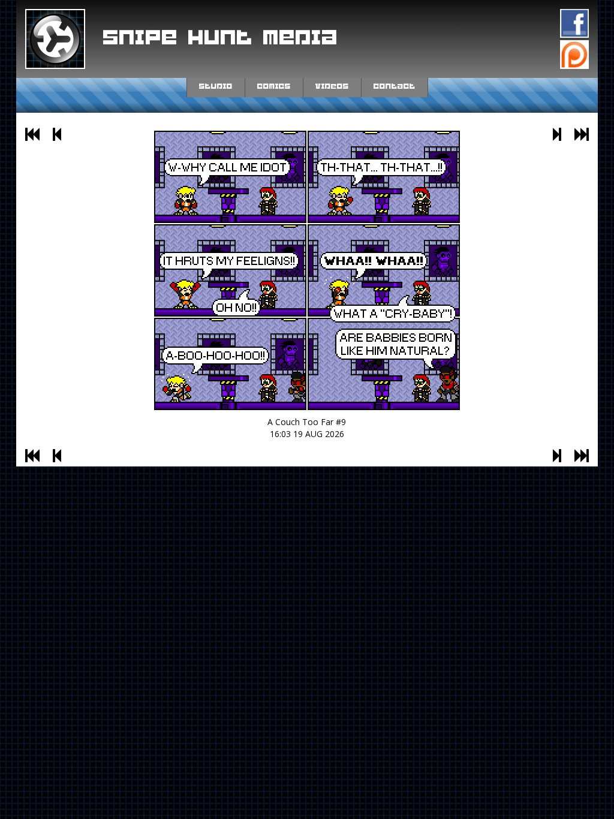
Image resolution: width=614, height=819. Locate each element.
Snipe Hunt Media (220, 38)
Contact (395, 86)
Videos (332, 86)
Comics (274, 86)
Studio (216, 86)
